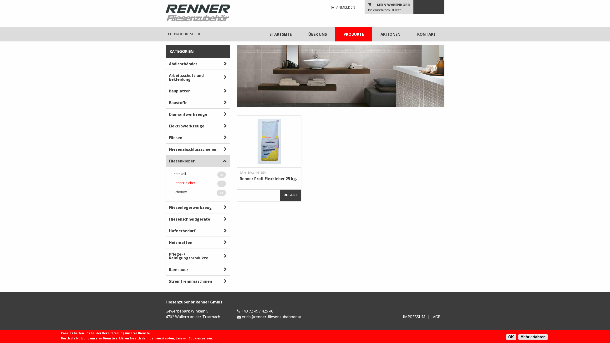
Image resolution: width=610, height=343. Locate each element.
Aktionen (391, 34)
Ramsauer (178, 269)
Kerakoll (198, 174)
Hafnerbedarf (182, 230)
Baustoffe (178, 102)
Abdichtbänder (183, 63)
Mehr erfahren (533, 337)
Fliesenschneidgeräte (189, 219)
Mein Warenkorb (393, 4)
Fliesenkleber (182, 161)
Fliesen (175, 137)
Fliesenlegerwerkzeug (190, 207)
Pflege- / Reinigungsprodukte (188, 256)
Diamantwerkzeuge (188, 114)
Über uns (317, 34)
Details (291, 194)
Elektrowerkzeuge (186, 126)
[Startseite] (198, 14)
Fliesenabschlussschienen (193, 149)
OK (511, 337)
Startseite (280, 34)
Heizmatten (180, 242)
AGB (437, 316)
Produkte (354, 34)
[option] (340, 76)
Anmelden (345, 7)
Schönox (198, 192)
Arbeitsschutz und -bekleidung (187, 77)
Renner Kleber (198, 183)
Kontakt (426, 34)
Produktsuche (187, 34)
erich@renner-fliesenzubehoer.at (271, 316)
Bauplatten (180, 91)
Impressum (414, 316)
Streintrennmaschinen (190, 281)
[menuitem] (280, 34)
